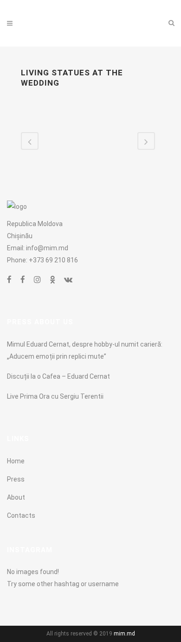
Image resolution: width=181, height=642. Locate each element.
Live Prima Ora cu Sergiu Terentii (55, 396)
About (16, 497)
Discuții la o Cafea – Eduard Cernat (58, 376)
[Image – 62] (54, 101)
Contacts (21, 515)
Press (16, 479)
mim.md (124, 633)
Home (16, 461)
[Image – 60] (54, 113)
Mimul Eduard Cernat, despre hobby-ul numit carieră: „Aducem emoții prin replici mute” (84, 350)
